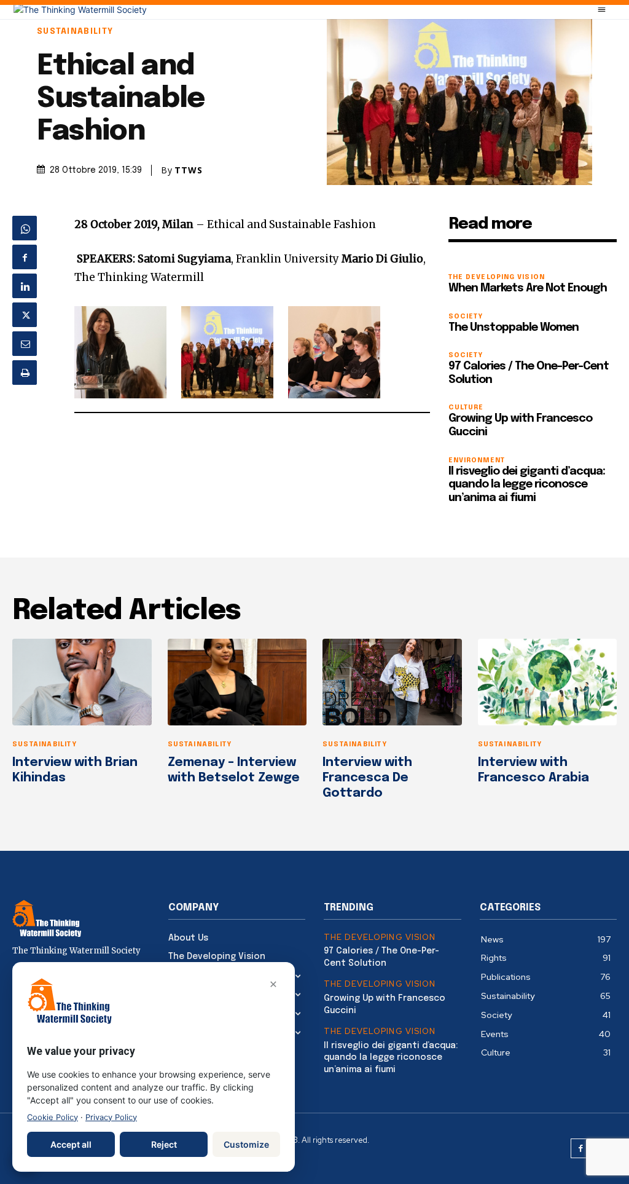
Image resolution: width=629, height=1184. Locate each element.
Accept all (71, 1144)
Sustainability (75, 32)
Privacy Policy (111, 1117)
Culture (466, 408)
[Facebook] (24, 257)
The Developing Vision (496, 277)
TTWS (188, 170)
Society (465, 317)
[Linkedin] (24, 286)
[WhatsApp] (24, 228)
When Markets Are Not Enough (527, 288)
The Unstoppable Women (513, 327)
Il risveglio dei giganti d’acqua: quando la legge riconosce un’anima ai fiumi (526, 484)
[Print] (24, 372)
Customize (246, 1144)
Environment (476, 460)
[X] (24, 314)
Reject (164, 1144)
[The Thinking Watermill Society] (80, 9)
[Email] (24, 343)
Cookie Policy (52, 1117)
